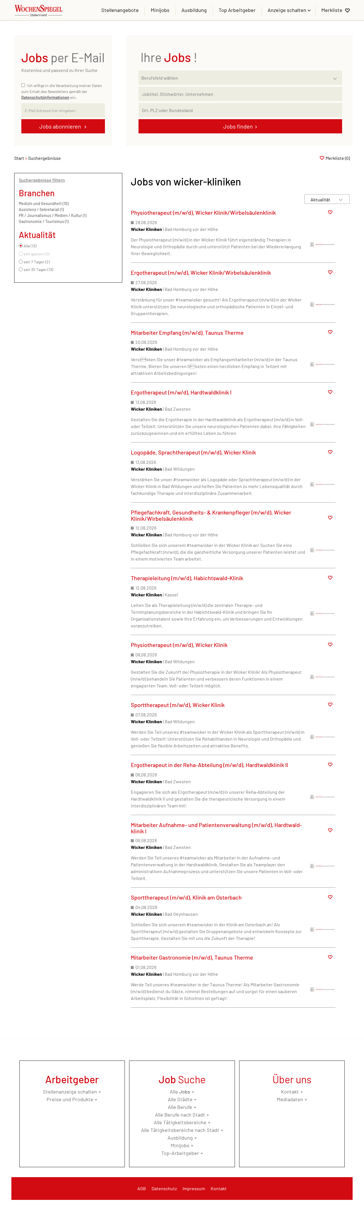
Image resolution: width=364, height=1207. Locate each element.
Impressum (194, 1188)
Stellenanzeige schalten (70, 1091)
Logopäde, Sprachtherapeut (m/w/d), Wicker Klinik (193, 452)
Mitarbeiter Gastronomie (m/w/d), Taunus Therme (192, 957)
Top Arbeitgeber (237, 10)
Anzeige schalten (287, 10)
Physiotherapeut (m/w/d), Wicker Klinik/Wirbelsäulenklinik (203, 212)
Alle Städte (180, 1099)
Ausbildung (194, 10)
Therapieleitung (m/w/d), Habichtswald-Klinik (187, 577)
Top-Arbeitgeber (180, 1153)
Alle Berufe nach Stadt (180, 1114)
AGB (141, 1188)
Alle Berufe (180, 1107)
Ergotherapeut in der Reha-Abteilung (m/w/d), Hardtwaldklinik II (209, 764)
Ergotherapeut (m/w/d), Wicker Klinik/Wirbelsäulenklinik (201, 272)
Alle (180, 1091)
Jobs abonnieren (60, 126)
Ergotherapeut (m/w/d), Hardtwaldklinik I (181, 392)
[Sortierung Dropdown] (340, 199)
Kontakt (290, 1091)
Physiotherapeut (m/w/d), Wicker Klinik (179, 644)
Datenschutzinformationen (45, 97)
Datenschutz (164, 1188)
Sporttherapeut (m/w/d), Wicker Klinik (178, 704)
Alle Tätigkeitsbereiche (180, 1122)
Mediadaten (290, 1099)
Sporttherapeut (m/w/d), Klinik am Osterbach (186, 897)
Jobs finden (238, 126)
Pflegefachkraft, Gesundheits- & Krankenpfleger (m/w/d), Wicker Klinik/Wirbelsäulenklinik (211, 515)
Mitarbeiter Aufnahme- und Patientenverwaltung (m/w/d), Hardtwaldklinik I (216, 827)
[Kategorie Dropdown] (336, 76)
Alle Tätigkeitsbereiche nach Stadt (180, 1130)
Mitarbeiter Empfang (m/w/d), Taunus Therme (187, 332)
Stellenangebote (120, 10)
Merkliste (331, 10)
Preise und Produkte (70, 1099)
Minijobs (160, 10)
